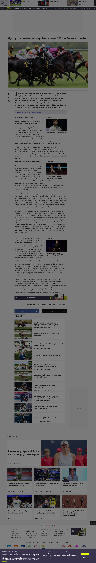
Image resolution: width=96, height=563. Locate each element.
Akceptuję (85, 554)
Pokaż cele (85, 557)
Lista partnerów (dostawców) (49, 556)
